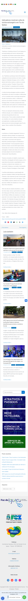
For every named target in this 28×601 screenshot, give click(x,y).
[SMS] (14, 222)
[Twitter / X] (19, 222)
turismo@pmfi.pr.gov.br (14, 553)
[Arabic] (15, 4)
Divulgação (14, 252)
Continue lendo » (7, 267)
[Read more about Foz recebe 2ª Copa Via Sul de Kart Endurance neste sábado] (14, 275)
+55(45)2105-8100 (14, 560)
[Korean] (13, 4)
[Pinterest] (8, 222)
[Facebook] (5, 222)
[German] (11, 4)
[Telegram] (22, 222)
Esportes (19, 287)
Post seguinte (23, 227)
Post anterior (4, 227)
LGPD (16, 594)
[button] (2, 598)
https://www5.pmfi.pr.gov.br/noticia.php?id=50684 (14, 219)
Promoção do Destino (20, 364)
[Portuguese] (2, 4)
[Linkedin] (11, 222)
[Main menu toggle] (25, 12)
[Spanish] (6, 4)
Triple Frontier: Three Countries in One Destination (14, 457)
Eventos (13, 364)
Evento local (20, 252)
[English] (4, 4)
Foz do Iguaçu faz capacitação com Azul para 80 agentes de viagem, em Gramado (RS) (13, 361)
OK (14, 596)
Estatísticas (16, 27)
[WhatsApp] (17, 222)
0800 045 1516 (14, 568)
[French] (9, 4)
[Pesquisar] (23, 392)
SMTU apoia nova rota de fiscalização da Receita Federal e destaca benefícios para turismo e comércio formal (13, 476)
